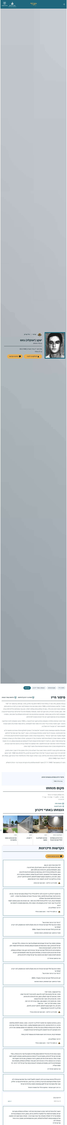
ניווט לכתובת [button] (57, 806)
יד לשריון (28, 838)
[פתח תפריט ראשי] (63, 4)
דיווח (9, 1101)
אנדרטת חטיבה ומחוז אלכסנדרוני (10, 839)
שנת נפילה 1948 (57, 781)
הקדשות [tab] (26, 688)
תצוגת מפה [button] (57, 804)
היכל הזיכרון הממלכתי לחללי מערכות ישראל (56, 839)
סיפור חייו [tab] (61, 688)
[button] (14, 356)
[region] (33, 830)
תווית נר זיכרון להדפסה (24, 697)
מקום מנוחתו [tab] (51, 688)
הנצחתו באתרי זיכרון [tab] (38, 688)
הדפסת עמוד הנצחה (7, 697)
